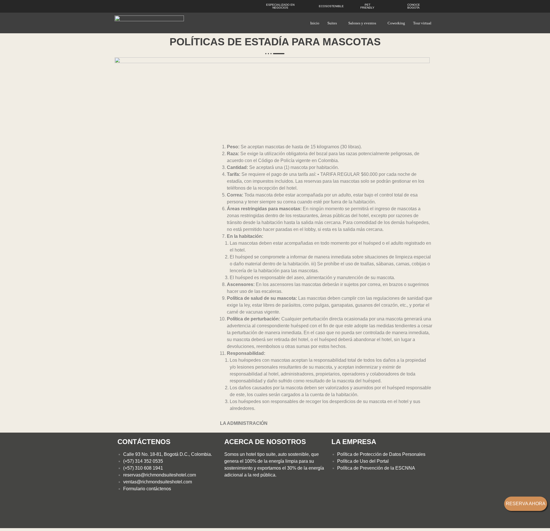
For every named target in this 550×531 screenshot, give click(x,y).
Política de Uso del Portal (363, 461)
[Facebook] (124, 513)
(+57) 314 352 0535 (143, 461)
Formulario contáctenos (147, 488)
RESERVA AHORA (525, 503)
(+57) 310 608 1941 (143, 468)
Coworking (396, 23)
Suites (332, 23)
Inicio (314, 23)
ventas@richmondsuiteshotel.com (157, 481)
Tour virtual (422, 23)
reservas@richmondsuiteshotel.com (159, 474)
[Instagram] (141, 513)
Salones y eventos (362, 23)
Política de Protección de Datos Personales (381, 454)
